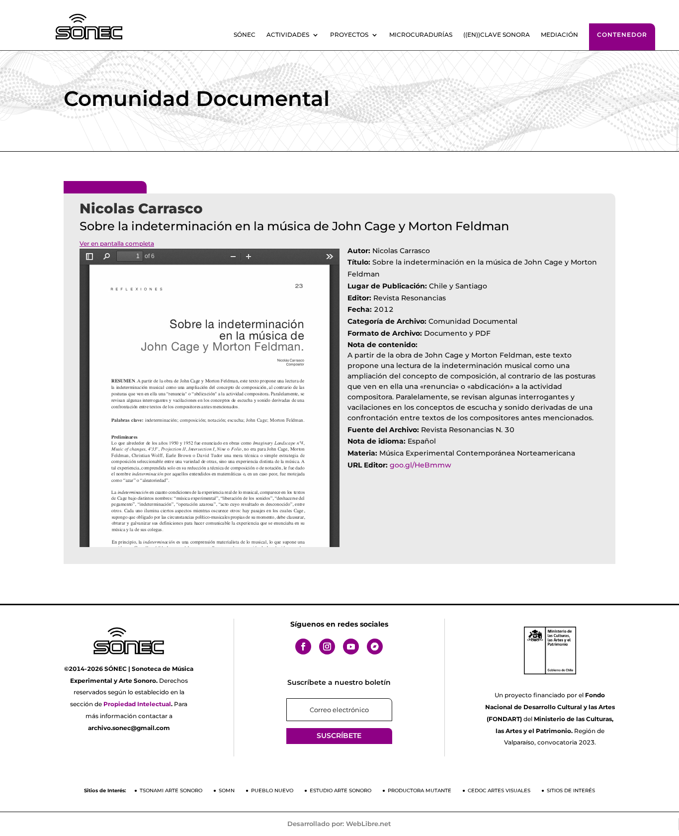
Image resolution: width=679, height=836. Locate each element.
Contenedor (622, 34)
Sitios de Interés (571, 790)
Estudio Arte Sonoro (340, 790)
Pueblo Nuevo (272, 790)
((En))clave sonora (496, 34)
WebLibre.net (368, 824)
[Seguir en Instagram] (327, 646)
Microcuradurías (420, 34)
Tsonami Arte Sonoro (171, 790)
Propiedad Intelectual (137, 704)
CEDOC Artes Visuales (499, 790)
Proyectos (349, 34)
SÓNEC (244, 34)
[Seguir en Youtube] (351, 646)
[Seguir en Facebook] (303, 646)
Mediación (559, 34)
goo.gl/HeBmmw (420, 465)
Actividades (287, 34)
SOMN (227, 790)
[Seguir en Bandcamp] (375, 646)
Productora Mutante (419, 790)
